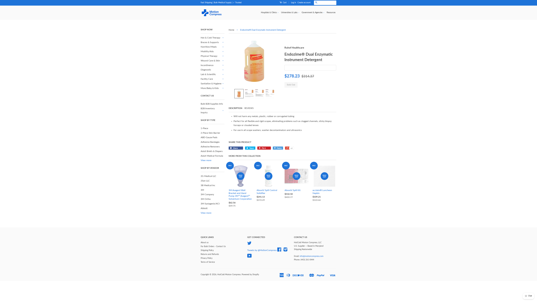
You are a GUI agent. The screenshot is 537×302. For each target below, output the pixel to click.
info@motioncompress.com (311, 256)
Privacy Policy (206, 258)
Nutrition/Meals (209, 47)
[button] (239, 93)
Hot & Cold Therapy (210, 38)
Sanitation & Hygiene (211, 83)
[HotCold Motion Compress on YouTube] (249, 257)
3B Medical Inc (208, 185)
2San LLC (205, 181)
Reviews (249, 108)
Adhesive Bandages (210, 142)
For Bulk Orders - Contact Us (213, 246)
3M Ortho (206, 199)
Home (231, 30)
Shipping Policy (207, 250)
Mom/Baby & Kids (210, 88)
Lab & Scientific (208, 74)
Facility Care (207, 79)
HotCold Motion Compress (229, 275)
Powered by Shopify (250, 275)
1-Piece (204, 128)
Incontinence (207, 65)
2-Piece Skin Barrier (210, 133)
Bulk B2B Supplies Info (212, 104)
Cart (284, 3)
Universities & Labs (289, 13)
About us (205, 243)
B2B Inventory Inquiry (208, 110)
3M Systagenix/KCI (210, 204)
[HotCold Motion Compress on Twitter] (249, 244)
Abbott (204, 208)
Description (235, 108)
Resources (331, 13)
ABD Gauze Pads (209, 137)
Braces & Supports (210, 42)
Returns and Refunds (210, 254)
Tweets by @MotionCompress (262, 250)
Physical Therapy (209, 56)
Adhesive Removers (210, 147)
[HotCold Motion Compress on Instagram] (285, 251)
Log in (293, 3)
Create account (304, 3)
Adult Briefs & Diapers (212, 151)
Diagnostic (206, 70)
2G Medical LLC (208, 176)
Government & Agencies (312, 13)
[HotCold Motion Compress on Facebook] (279, 251)
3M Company (207, 194)
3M (202, 190)
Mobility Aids (207, 51)
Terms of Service (208, 262)
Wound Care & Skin (210, 61)
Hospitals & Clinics (269, 13)
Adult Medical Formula (212, 156)
